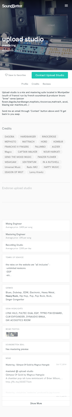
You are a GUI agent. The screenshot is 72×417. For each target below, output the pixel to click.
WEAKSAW (10, 162)
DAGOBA (9, 136)
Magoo (8, 151)
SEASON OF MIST (14, 172)
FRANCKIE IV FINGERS (17, 146)
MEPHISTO (10, 141)
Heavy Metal (48, 292)
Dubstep (17, 292)
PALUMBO (40, 146)
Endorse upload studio (17, 188)
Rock (48, 296)
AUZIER (56, 146)
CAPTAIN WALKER (27, 151)
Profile (24, 84)
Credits (35, 84)
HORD (44, 141)
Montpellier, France (12, 50)
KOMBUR (58, 141)
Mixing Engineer (14, 223)
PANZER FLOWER (47, 157)
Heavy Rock (12, 296)
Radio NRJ (32, 167)
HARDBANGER (28, 136)
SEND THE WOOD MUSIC (18, 157)
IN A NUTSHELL (51, 162)
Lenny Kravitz (36, 172)
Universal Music (13, 167)
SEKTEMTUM (29, 162)
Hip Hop (23, 296)
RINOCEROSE (49, 136)
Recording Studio (14, 245)
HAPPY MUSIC (51, 167)
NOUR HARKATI (52, 151)
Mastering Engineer (15, 234)
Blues (8, 292)
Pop (31, 296)
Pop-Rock (40, 296)
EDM (25, 292)
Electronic (35, 292)
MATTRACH (28, 141)
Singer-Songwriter (15, 299)
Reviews (47, 84)
